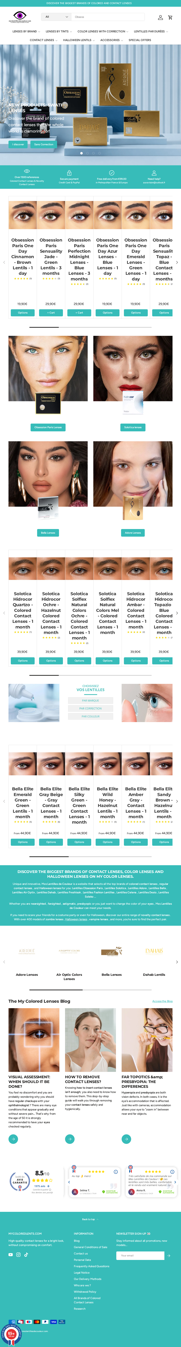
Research (80, 1308)
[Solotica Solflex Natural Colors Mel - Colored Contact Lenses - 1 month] (108, 568)
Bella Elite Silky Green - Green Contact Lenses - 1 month (79, 805)
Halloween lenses (76, 919)
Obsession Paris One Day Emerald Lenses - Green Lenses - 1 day (135, 259)
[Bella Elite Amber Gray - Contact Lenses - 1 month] (136, 764)
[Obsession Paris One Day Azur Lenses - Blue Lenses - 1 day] (108, 215)
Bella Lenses (48, 532)
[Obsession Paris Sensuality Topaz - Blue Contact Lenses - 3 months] (164, 215)
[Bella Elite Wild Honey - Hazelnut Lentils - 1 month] (108, 764)
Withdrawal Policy (85, 1291)
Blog (76, 1240)
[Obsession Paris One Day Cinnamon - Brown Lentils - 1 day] (23, 215)
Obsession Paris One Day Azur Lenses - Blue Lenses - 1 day (107, 256)
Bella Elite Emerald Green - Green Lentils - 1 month (22, 802)
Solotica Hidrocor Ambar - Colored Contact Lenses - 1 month (135, 610)
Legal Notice (82, 1272)
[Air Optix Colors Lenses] (69, 951)
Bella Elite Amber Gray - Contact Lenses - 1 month (136, 802)
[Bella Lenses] (111, 951)
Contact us (80, 1253)
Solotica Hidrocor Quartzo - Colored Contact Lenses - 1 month (22, 610)
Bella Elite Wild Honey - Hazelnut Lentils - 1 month (107, 802)
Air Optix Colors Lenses (69, 977)
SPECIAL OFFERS (140, 40)
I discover (18, 144)
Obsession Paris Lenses (48, 427)
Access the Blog (162, 1001)
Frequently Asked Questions (91, 1266)
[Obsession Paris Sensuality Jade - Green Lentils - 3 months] (51, 215)
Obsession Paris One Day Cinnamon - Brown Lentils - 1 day (22, 256)
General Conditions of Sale (90, 1247)
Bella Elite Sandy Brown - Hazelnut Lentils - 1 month (164, 802)
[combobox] (92, 17)
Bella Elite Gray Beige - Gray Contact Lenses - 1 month (51, 802)
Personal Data (82, 1260)
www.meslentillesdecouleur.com (32, 1331)
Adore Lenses (133, 532)
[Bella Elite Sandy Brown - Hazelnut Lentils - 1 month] (164, 764)
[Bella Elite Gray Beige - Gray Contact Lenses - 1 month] (51, 764)
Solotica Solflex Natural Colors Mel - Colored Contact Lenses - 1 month (107, 613)
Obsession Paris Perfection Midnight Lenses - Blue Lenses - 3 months (79, 259)
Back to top (88, 1219)
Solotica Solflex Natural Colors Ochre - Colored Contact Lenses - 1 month (79, 616)
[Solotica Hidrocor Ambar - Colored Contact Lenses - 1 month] (136, 568)
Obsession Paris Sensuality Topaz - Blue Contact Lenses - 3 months (164, 259)
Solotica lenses (133, 427)
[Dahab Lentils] (154, 951)
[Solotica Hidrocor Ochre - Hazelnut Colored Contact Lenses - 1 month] (51, 568)
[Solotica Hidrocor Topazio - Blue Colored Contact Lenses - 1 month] (164, 568)
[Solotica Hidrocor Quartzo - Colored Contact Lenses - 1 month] (23, 568)
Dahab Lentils (154, 974)
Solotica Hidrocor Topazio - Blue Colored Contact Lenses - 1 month (164, 613)
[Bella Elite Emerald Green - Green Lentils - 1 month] (23, 764)
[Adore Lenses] (26, 951)
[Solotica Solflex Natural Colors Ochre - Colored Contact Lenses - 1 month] (79, 568)
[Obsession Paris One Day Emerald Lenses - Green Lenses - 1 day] (136, 215)
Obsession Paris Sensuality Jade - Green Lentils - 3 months (51, 256)
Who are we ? (82, 1285)
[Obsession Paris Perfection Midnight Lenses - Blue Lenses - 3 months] (79, 215)
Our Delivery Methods (87, 1279)
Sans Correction (43, 144)
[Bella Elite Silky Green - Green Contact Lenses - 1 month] (79, 764)
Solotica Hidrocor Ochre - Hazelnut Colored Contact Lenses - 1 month (51, 613)
